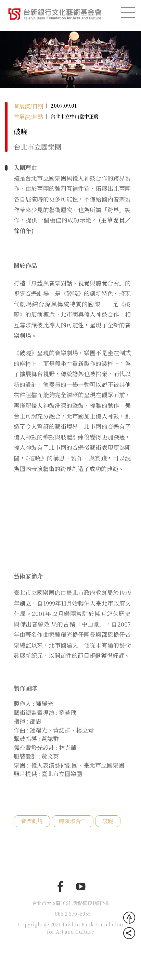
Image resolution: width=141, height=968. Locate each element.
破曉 (107, 821)
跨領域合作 (72, 821)
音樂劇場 (32, 821)
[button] (10, 59)
